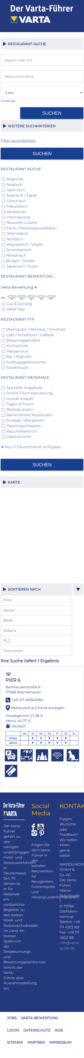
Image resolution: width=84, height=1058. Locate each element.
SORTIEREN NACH (23, 589)
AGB (59, 1030)
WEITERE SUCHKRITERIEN (31, 126)
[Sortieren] (78, 589)
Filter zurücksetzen (18, 140)
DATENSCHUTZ (36, 1030)
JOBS (12, 1018)
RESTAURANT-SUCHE (26, 44)
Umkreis (8, 101)
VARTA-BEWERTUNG (39, 1018)
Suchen (51, 113)
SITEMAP (15, 1042)
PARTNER (36, 1042)
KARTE (13, 482)
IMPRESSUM (60, 1042)
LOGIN (13, 1030)
